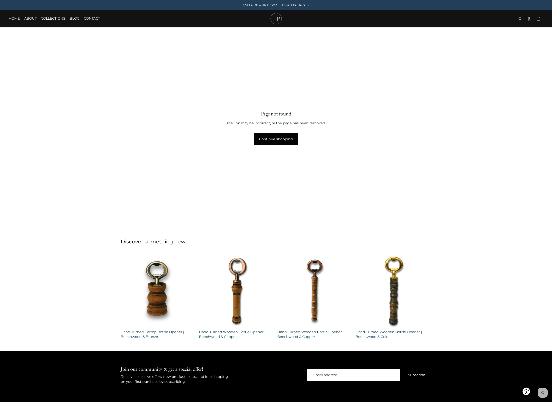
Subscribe (416, 375)
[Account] (529, 19)
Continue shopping (276, 139)
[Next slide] (189, 290)
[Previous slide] (127, 290)
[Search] (520, 19)
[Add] (190, 321)
